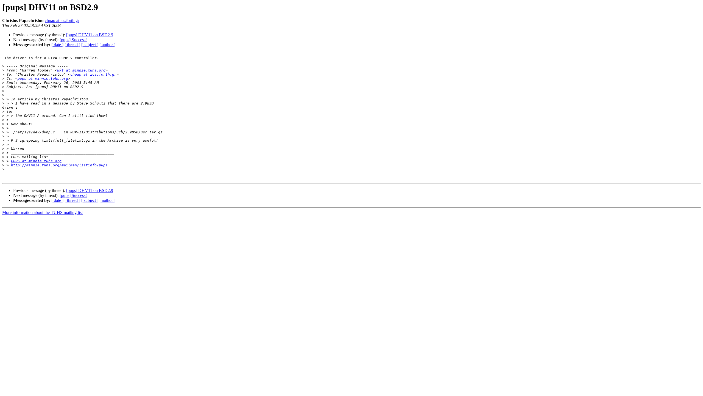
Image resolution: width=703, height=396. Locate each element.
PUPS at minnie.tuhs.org (36, 161)
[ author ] (107, 44)
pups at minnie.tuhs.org (43, 78)
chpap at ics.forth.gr (62, 20)
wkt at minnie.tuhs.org (81, 70)
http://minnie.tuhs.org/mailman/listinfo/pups (59, 165)
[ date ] (57, 44)
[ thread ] (72, 44)
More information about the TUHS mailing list (42, 212)
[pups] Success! (73, 39)
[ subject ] (89, 44)
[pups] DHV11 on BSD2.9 (89, 34)
